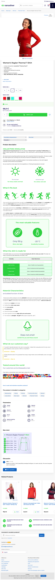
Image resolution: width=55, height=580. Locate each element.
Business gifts (4, 570)
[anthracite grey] (8, 98)
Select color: (6, 94)
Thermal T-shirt (21, 10)
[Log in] (45, 5)
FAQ (29, 563)
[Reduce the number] (7, 116)
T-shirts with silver (32, 393)
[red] (4, 98)
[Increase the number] (7, 114)
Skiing (15, 393)
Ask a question (11, 469)
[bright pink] (20, 98)
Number (4, 114)
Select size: (6, 87)
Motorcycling (8, 393)
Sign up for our (6, 538)
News (2, 559)
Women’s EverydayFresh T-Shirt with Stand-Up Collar (31, 504)
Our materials (4, 563)
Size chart (30, 565)
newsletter (10, 538)
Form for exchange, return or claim (36, 570)
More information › (7, 81)
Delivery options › (10, 121)
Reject (37, 575)
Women (14, 10)
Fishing (23, 393)
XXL (20, 90)
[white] (16, 98)
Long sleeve (8, 395)
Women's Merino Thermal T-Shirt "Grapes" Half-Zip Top (10, 504)
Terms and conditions (33, 559)
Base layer (8, 10)
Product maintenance (33, 566)
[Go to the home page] (7, 5)
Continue (43, 575)
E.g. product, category (28, 5)
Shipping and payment (33, 561)
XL (16, 90)
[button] (52, 5)
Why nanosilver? (5, 561)
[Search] (21, 5)
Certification (4, 565)
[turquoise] (12, 98)
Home (2, 10)
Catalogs (3, 566)
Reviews (30, 568)
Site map (3, 568)
